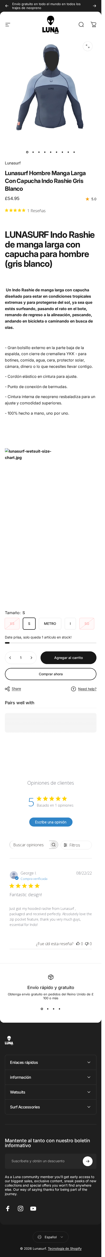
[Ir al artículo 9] (74, 152)
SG (86, 623)
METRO (50, 623)
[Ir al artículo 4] (45, 152)
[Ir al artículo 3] (39, 152)
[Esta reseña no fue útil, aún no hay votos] (86, 943)
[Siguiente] (94, 6)
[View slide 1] (42, 1009)
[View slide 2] (48, 1009)
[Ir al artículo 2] (33, 152)
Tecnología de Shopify (65, 1248)
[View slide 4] (60, 1009)
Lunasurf (13, 163)
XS (12, 623)
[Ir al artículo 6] (57, 152)
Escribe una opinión (50, 821)
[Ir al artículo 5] (51, 152)
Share (16, 688)
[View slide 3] (54, 1009)
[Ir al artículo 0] (27, 152)
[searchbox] (29, 845)
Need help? (87, 689)
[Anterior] (6, 6)
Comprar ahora (51, 674)
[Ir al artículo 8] (68, 152)
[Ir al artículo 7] (62, 152)
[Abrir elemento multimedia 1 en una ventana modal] (88, 46)
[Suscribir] (88, 1161)
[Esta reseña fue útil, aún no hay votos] (78, 943)
